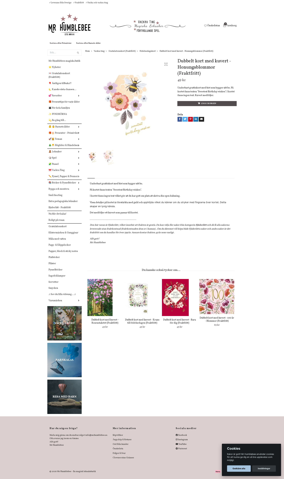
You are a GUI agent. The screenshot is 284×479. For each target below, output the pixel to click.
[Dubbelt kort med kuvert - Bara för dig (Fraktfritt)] (179, 300)
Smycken (53, 291)
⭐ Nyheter (55, 70)
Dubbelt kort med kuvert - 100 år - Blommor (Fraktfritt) (217, 322)
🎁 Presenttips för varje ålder (64, 105)
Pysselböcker (55, 272)
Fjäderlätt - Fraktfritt (60, 210)
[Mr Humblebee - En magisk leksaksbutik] (72, 27)
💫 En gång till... (57, 123)
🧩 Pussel (54, 167)
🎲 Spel (53, 161)
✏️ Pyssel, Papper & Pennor (63, 179)
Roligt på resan (56, 223)
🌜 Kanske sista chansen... (62, 92)
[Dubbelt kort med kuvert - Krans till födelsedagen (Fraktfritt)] (142, 300)
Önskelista (118, 451)
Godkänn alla (239, 468)
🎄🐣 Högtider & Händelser (64, 148)
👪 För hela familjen (59, 111)
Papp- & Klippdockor (60, 248)
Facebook (182, 438)
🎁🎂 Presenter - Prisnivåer (64, 136)
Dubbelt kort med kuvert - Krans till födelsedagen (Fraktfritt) (142, 324)
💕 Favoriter (55, 98)
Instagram (183, 442)
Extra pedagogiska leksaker (63, 204)
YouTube (182, 447)
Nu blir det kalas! (58, 217)
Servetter (53, 285)
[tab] (91, 178)
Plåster (52, 266)
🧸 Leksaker (55, 154)
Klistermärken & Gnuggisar (63, 235)
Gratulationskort (58, 229)
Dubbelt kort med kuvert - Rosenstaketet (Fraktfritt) (105, 324)
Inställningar (264, 468)
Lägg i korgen (208, 106)
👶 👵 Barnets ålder (59, 129)
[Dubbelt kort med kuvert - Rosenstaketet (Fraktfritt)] (104, 300)
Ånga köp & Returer (122, 442)
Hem (87, 54)
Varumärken (55, 303)
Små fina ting (55, 198)
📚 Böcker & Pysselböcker (62, 185)
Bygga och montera (59, 192)
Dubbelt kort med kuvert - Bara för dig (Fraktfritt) (179, 324)
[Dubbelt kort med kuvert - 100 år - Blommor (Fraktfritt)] (216, 299)
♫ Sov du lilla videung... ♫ (62, 297)
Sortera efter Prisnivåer (60, 46)
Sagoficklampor (57, 278)
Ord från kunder (120, 447)
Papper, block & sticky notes (63, 254)
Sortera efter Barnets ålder (88, 46)
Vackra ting (99, 54)
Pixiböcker (54, 260)
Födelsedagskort (148, 54)
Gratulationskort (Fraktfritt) (122, 54)
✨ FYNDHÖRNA (58, 117)
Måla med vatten (57, 242)
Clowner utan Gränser (123, 460)
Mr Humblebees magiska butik (64, 64)
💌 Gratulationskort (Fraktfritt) (59, 78)
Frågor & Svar (119, 456)
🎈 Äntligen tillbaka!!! (60, 86)
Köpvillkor (118, 438)
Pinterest (182, 451)
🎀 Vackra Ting (57, 173)
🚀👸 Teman (55, 142)
